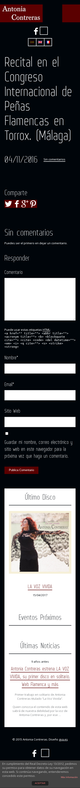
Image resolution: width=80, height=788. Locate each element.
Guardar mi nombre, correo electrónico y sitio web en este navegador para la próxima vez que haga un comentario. (38, 448)
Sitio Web (12, 410)
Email (9, 384)
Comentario (13, 272)
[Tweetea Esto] (8, 204)
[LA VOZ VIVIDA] (40, 542)
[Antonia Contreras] (21, 13)
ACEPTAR (40, 783)
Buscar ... (44, 31)
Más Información (69, 777)
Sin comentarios (54, 159)
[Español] (32, 42)
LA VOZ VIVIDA (40, 586)
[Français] (48, 42)
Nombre (11, 357)
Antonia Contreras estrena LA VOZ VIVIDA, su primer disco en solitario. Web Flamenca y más (40, 676)
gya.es (63, 739)
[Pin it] (33, 204)
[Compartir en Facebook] (17, 204)
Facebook (36, 31)
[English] (40, 42)
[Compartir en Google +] (25, 204)
